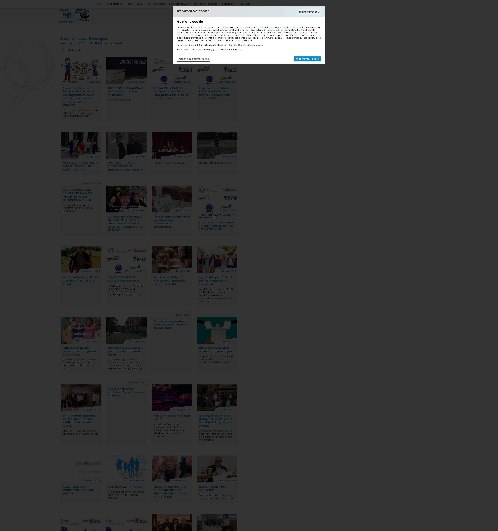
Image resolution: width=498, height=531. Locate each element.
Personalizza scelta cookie (193, 58)
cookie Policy (234, 49)
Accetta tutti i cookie (308, 58)
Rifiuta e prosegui (309, 11)
